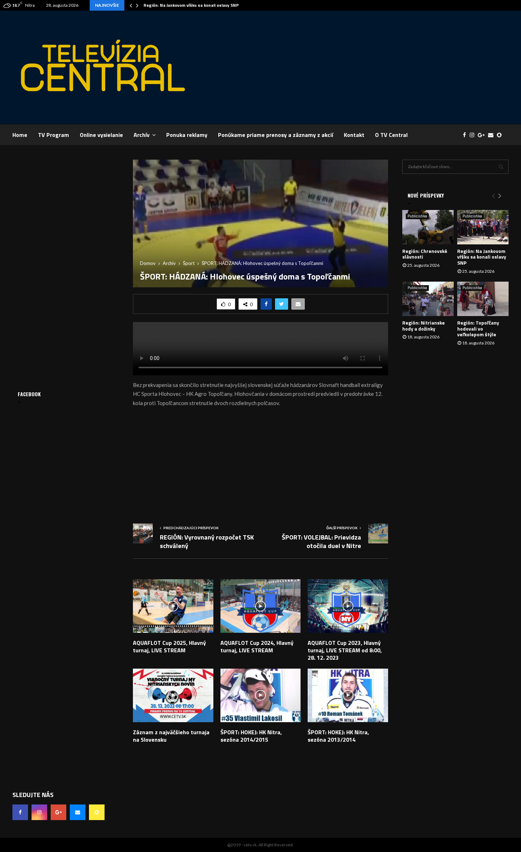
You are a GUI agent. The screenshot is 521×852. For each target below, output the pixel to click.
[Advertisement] (380, 67)
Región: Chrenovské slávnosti (424, 254)
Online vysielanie (101, 135)
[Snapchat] (501, 135)
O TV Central (391, 135)
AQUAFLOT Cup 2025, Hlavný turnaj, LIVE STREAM (169, 646)
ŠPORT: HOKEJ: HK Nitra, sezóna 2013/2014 (338, 736)
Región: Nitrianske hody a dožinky (423, 325)
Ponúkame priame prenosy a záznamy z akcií (275, 135)
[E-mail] (492, 135)
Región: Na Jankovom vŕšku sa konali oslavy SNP (191, 5)
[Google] (483, 135)
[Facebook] (466, 135)
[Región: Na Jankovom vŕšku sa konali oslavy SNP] (483, 227)
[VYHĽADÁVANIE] (501, 167)
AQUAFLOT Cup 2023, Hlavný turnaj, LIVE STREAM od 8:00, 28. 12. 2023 (345, 650)
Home (19, 135)
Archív (142, 135)
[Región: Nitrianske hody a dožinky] (428, 299)
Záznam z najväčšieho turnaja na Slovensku (171, 736)
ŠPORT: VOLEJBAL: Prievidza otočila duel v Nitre (321, 541)
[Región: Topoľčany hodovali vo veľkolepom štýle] (483, 299)
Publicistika (417, 216)
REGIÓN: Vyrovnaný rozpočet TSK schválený (207, 541)
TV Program (53, 135)
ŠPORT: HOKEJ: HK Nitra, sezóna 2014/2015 (251, 736)
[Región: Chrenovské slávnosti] (428, 227)
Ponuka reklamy (186, 135)
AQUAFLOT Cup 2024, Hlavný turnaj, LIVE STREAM (256, 646)
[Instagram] (474, 135)
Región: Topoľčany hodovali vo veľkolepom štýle (478, 328)
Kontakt (354, 135)
